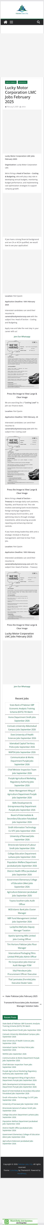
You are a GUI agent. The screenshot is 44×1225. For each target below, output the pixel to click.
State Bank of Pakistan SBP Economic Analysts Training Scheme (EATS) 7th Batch (22, 708)
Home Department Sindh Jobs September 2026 (22, 1030)
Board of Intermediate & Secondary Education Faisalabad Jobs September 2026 (22, 819)
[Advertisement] (22, 55)
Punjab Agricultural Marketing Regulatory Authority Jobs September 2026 (22, 782)
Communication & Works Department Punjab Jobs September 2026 (22, 761)
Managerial (22, 82)
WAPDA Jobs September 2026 (22, 752)
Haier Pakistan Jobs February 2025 (21, 996)
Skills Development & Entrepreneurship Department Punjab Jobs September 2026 (22, 806)
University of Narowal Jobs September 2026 (20, 1104)
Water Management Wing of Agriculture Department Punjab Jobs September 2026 (22, 794)
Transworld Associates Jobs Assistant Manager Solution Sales (21, 1004)
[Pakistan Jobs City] (5, 22)
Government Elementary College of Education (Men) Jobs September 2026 (22, 883)
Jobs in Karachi (11, 82)
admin (23, 107)
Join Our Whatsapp (22, 336)
